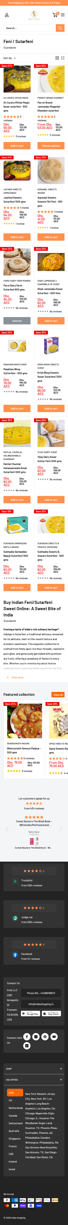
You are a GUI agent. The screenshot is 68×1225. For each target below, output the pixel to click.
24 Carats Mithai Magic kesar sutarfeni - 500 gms (16, 106)
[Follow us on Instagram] (36, 1036)
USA (11, 1092)
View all (58, 694)
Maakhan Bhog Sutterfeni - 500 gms (15, 371)
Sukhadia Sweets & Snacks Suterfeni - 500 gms (50, 555)
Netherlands (16, 1107)
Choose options (51, 145)
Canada (13, 1115)
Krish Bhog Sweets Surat (48, 366)
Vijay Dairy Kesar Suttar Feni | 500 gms (49, 458)
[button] (11, 116)
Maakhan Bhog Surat (15, 364)
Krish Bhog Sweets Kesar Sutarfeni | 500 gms (49, 376)
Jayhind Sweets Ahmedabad (12, 191)
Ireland (13, 1161)
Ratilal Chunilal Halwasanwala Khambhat (12, 455)
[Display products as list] (63, 58)
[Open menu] (63, 14)
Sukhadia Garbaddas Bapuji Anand (15, 545)
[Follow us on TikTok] (27, 1045)
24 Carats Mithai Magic (15, 97)
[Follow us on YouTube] (54, 1036)
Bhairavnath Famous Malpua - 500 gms (24, 750)
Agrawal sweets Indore (47, 191)
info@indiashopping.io (41, 1004)
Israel (12, 1169)
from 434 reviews (34, 808)
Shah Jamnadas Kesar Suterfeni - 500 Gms (50, 290)
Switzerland (15, 1123)
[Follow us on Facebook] (27, 1036)
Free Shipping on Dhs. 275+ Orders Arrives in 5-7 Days (34, 2)
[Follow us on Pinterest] (45, 1036)
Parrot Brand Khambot (50, 97)
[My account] (7, 15)
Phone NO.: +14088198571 (41, 993)
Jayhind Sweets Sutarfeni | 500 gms (14, 199)
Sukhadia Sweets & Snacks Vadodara (48, 545)
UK (10, 1100)
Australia (14, 1130)
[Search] (60, 28)
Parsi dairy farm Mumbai (17, 280)
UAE (11, 1153)
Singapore (14, 1138)
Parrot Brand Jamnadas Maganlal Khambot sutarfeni (48, 106)
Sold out (17, 320)
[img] (34, 803)
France (13, 1146)
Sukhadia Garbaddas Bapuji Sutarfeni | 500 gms (15, 555)
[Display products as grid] (57, 58)
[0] (55, 15)
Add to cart (17, 145)
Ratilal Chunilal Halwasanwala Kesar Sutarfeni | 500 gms (15, 468)
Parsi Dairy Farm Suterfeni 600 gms (14, 287)
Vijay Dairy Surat (47, 452)
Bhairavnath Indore (18, 743)
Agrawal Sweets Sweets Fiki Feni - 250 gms (49, 201)
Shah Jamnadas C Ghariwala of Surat (48, 282)
